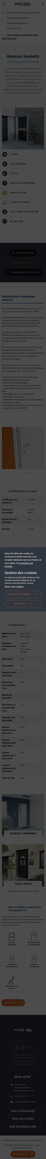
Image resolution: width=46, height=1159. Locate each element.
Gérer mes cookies (14, 586)
